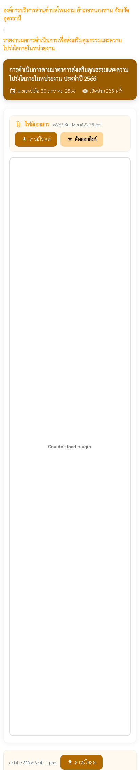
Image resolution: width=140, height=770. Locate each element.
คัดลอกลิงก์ (82, 139)
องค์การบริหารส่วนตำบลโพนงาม (66, 14)
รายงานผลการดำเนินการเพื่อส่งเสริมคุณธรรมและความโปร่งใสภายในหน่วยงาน (62, 44)
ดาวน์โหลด (36, 139)
